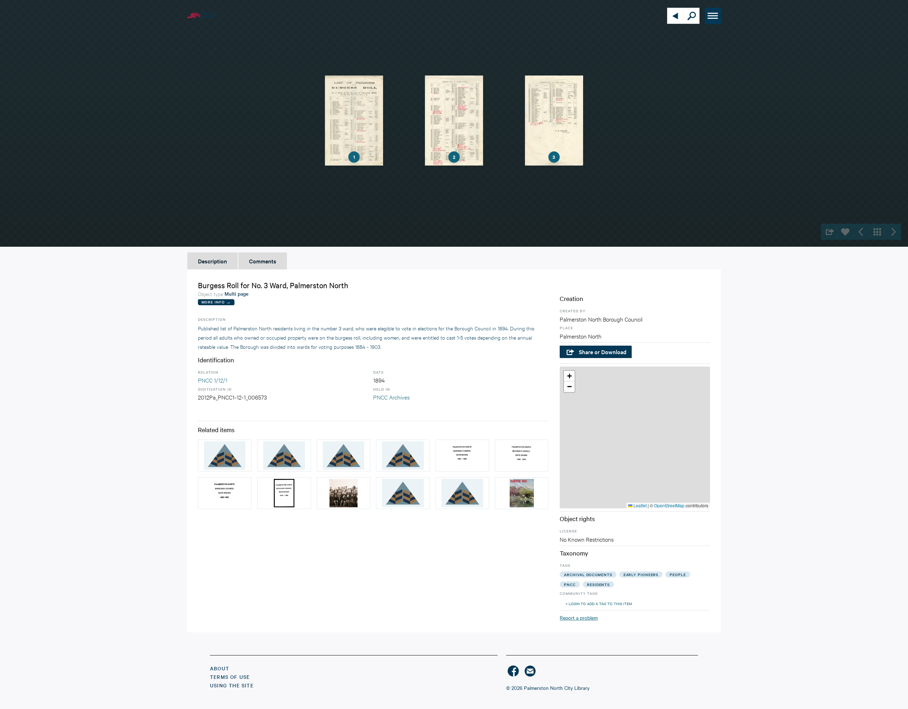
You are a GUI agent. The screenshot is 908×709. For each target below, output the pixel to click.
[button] (569, 376)
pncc (570, 584)
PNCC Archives (391, 397)
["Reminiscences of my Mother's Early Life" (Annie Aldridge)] (403, 455)
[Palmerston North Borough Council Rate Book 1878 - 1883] (284, 493)
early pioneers (641, 574)
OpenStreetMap (669, 505)
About (219, 668)
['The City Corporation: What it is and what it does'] (462, 493)
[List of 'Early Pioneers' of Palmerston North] (343, 455)
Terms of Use (230, 676)
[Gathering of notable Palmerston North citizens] (343, 493)
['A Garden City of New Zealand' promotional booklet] (521, 493)
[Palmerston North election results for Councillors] (284, 455)
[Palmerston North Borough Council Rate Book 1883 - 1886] (462, 455)
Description (212, 261)
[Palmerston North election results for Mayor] (224, 455)
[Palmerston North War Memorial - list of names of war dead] (403, 493)
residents (598, 584)
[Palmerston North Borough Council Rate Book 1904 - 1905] (521, 455)
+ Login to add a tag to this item (598, 603)
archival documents (588, 574)
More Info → (216, 302)
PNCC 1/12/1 (212, 380)
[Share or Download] (829, 232)
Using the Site (232, 685)
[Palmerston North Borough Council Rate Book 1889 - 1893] (224, 493)
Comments (262, 261)
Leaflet (639, 505)
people (678, 574)
